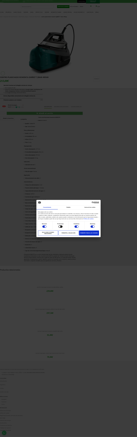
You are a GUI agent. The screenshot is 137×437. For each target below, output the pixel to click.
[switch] (60, 226)
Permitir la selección (68, 233)
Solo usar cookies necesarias (48, 233)
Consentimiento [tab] (47, 207)
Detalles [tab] (69, 207)
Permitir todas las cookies (89, 233)
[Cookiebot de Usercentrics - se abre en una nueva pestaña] (93, 203)
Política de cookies (89, 218)
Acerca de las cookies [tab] (89, 207)
